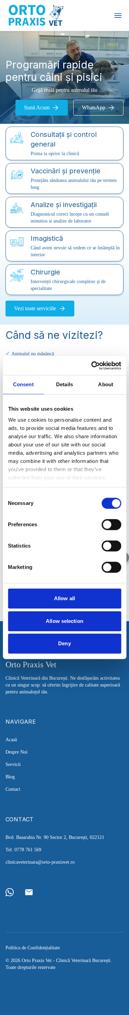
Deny (64, 643)
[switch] (111, 524)
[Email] (29, 892)
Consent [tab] (23, 384)
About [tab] (105, 384)
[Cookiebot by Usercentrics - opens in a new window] (92, 365)
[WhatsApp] (10, 892)
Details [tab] (64, 384)
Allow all (64, 598)
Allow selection (64, 621)
